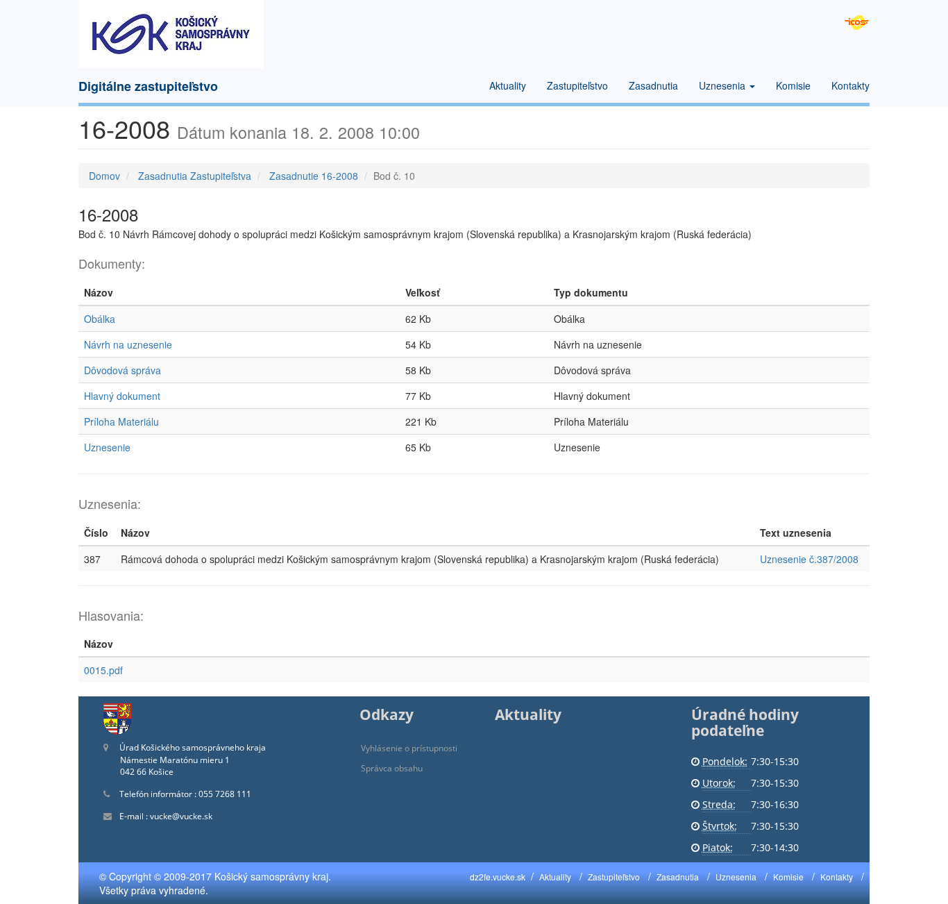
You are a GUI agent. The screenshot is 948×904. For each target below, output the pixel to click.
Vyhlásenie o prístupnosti (409, 748)
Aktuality (507, 85)
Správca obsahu (392, 768)
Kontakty (850, 85)
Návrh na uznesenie (128, 344)
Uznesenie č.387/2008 (809, 559)
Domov (104, 176)
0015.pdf (103, 670)
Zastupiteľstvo (577, 85)
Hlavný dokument (122, 396)
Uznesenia (723, 85)
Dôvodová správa (122, 370)
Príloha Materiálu (121, 421)
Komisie (793, 85)
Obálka (99, 319)
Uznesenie (107, 447)
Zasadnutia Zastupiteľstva (194, 176)
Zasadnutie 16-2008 (313, 176)
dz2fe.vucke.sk (497, 876)
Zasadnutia (653, 85)
